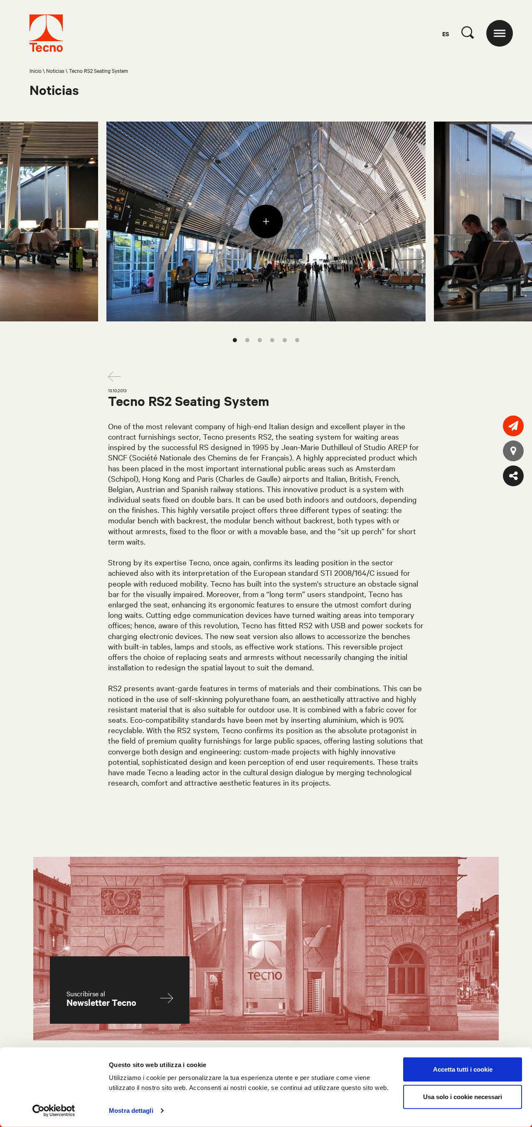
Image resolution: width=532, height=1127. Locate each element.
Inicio (36, 70)
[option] (266, 221)
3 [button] (260, 340)
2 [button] (247, 340)
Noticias (55, 70)
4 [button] (272, 340)
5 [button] (284, 340)
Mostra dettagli (131, 1110)
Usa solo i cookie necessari (462, 1096)
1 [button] (235, 340)
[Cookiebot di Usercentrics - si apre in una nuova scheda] (53, 1111)
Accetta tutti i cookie (463, 1069)
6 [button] (297, 340)
